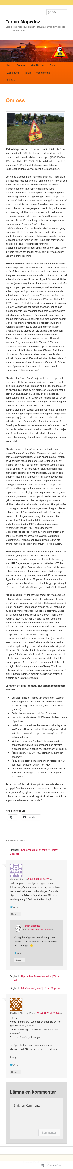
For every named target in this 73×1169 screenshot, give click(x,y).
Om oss (21, 65)
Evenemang (12, 72)
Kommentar (49, 1132)
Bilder (53, 65)
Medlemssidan (43, 72)
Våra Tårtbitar (37, 65)
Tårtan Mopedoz (23, 21)
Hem (8, 65)
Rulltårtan (11, 80)
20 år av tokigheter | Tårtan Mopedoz (41, 988)
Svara (15, 914)
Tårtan (27, 72)
